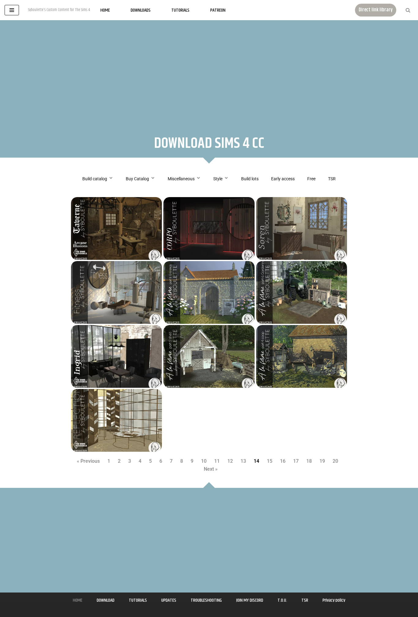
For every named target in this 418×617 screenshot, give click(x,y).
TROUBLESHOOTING (206, 600)
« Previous (88, 461)
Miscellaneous (181, 178)
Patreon (218, 10)
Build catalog (94, 178)
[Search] (407, 10)
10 (204, 461)
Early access (283, 178)
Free (311, 178)
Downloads (141, 10)
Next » (211, 469)
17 (296, 461)
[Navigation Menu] (12, 10)
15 (269, 461)
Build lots (250, 178)
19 (322, 461)
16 (283, 461)
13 (243, 461)
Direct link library (376, 10)
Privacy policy (334, 600)
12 (230, 461)
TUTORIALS (138, 600)
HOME (77, 600)
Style (217, 178)
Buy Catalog (137, 178)
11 (217, 461)
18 (309, 461)
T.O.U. (282, 600)
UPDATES (168, 600)
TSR (332, 178)
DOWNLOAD (105, 600)
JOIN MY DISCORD (249, 600)
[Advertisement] (209, 72)
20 (335, 461)
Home (105, 10)
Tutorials (180, 10)
